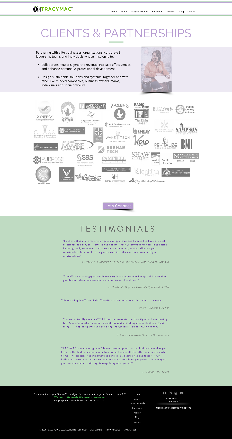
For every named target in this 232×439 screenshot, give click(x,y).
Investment (137, 408)
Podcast (137, 412)
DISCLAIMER (96, 429)
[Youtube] (182, 393)
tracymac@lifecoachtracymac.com (173, 407)
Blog (137, 417)
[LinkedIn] (170, 393)
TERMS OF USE (129, 429)
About (137, 398)
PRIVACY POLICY (112, 429)
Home (137, 394)
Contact (137, 421)
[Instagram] (176, 393)
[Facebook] (164, 393)
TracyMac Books (137, 403)
